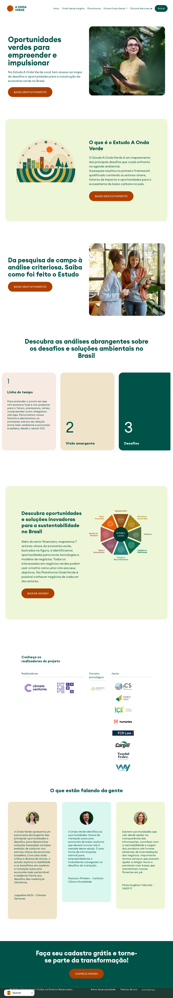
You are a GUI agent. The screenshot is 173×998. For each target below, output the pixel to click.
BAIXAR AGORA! (37, 593)
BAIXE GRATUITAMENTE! (30, 92)
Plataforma (94, 8)
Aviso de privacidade (103, 989)
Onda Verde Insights (73, 8)
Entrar (161, 8)
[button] (115, 8)
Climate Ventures (140, 8)
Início (56, 8)
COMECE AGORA (86, 973)
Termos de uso (128, 989)
